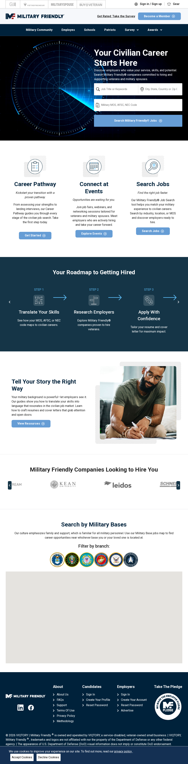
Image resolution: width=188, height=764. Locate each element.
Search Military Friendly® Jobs (136, 120)
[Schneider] (94, 484)
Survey (130, 30)
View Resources (28, 423)
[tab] (90, 497)
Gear (176, 4)
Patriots (110, 30)
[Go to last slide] (10, 302)
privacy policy (123, 751)
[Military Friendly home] (35, 16)
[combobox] (116, 89)
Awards (153, 30)
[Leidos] (39, 484)
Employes (68, 30)
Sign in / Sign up (150, 4)
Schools (89, 30)
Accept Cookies (22, 757)
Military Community (39, 30)
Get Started (33, 235)
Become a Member (157, 16)
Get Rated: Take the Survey (116, 16)
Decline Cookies (48, 757)
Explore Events (91, 233)
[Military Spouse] (62, 4)
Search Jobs (150, 231)
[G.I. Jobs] (13, 4)
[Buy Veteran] (91, 4)
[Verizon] (149, 484)
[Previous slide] (10, 485)
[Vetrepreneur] (34, 4)
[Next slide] (178, 302)
